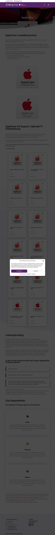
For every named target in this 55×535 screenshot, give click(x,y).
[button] (43, 261)
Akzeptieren (19, 271)
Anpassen (36, 271)
